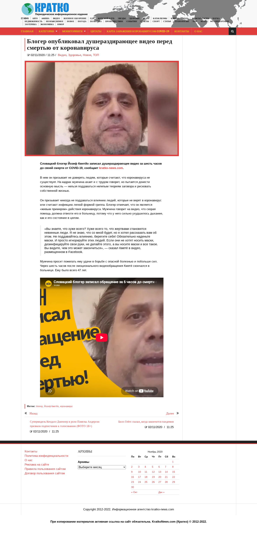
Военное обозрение (75, 18)
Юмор (60, 24)
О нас (29, 460)
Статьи (167, 21)
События (131, 21)
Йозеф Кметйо (51, 406)
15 (173, 471)
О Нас (198, 31)
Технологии (182, 21)
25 (146, 482)
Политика (96, 21)
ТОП (194, 21)
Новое (70, 21)
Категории (46, 31)
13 (159, 471)
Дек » (161, 492)
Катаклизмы (160, 18)
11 (146, 471)
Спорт (156, 21)
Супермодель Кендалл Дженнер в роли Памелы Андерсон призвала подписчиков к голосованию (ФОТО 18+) (64, 424)
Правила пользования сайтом (45, 469)
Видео (56, 18)
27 (159, 482)
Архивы (83, 462)
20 (159, 476)
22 (173, 476)
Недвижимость (33, 21)
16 (132, 476)
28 (166, 482)
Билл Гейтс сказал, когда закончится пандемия (146, 422)
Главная (27, 31)
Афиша (45, 18)
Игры (146, 18)
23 (132, 482)
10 (139, 471)
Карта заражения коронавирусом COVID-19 (138, 31)
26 (153, 482)
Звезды (122, 18)
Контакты (181, 31)
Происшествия (114, 21)
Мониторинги (72, 31)
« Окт (134, 492)
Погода (82, 21)
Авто (35, 18)
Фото (203, 21)
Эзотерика (31, 24)
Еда (92, 18)
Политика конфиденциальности (46, 455)
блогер (39, 406)
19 (153, 476)
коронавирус (66, 406)
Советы (144, 21)
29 (173, 482)
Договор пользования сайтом (45, 473)
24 (139, 482)
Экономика (47, 24)
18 (146, 476)
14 (166, 471)
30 (132, 487)
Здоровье (134, 18)
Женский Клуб (106, 18)
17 (139, 476)
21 (166, 476)
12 (153, 471)
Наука (216, 18)
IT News (25, 18)
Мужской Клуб (200, 18)
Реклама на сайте (37, 464)
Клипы (175, 18)
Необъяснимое (54, 21)
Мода (185, 18)
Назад (33, 413)
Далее (170, 413)
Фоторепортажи (219, 21)
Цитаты (96, 31)
